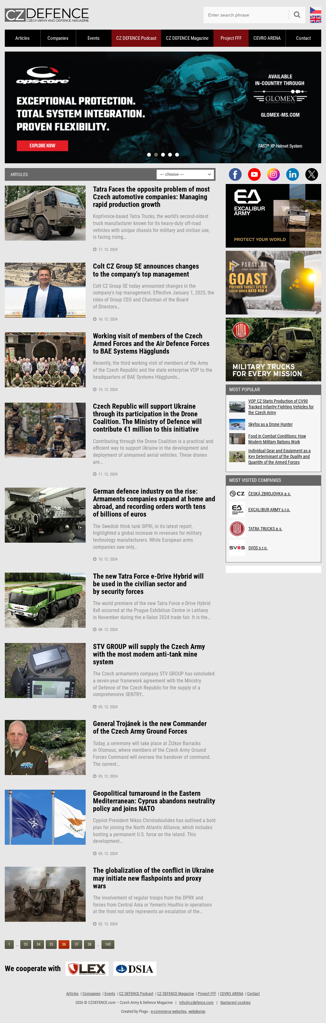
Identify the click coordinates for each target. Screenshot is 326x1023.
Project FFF (231, 38)
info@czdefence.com (196, 1002)
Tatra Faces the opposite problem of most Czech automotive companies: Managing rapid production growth (151, 197)
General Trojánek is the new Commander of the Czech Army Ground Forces (150, 727)
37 (77, 944)
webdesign (196, 1011)
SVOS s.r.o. (258, 547)
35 (51, 944)
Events (94, 38)
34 (38, 944)
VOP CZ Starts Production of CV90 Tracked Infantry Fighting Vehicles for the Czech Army (281, 407)
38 (89, 944)
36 (64, 944)
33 (26, 944)
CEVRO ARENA (267, 38)
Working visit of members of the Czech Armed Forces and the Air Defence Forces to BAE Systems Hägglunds (151, 343)
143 (108, 944)
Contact (303, 38)
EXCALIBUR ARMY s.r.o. (269, 509)
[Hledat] (297, 15)
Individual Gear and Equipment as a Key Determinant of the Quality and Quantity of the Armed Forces (279, 456)
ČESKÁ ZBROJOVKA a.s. (269, 493)
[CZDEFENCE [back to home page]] (47, 15)
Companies (57, 38)
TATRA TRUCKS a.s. (265, 528)
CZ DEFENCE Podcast (136, 38)
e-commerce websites (169, 1011)
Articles (22, 38)
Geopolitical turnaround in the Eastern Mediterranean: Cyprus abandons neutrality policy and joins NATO (154, 801)
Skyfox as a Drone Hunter (270, 424)
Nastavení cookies (235, 1002)
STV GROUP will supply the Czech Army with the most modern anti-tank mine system (149, 654)
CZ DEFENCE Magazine (187, 38)
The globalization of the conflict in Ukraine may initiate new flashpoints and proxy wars (153, 878)
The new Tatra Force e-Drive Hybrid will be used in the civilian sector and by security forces (148, 584)
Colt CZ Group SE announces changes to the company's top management (146, 270)
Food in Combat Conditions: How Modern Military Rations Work (277, 439)
